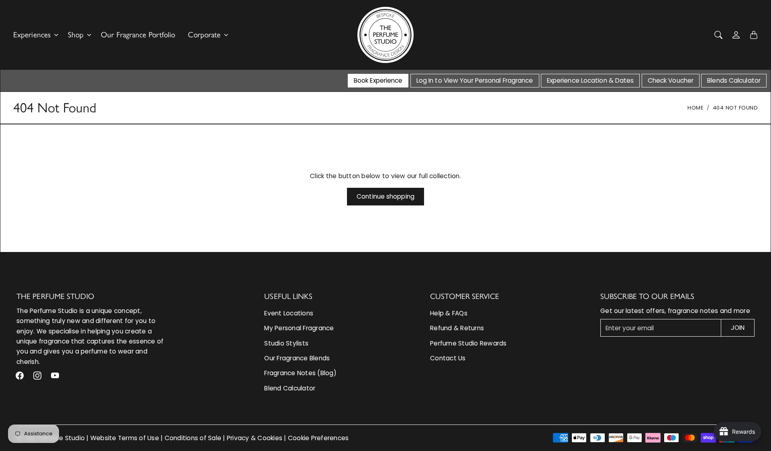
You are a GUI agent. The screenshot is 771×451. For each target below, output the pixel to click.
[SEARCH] (718, 35)
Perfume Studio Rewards (468, 343)
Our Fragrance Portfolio (138, 34)
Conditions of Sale (193, 438)
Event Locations (288, 313)
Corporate (204, 34)
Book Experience (378, 80)
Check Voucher (670, 80)
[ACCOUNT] (736, 35)
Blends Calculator (734, 80)
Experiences (32, 34)
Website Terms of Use (124, 438)
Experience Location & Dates (590, 80)
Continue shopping (385, 196)
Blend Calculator (289, 388)
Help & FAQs (448, 313)
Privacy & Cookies (254, 438)
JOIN (737, 327)
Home (695, 108)
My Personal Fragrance (299, 328)
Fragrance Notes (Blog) (300, 373)
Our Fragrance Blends (297, 358)
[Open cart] (754, 35)
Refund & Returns (457, 328)
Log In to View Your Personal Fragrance (474, 80)
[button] (20, 375)
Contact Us (448, 358)
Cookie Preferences (318, 438)
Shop (76, 34)
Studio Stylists (286, 343)
